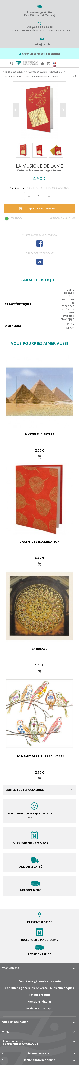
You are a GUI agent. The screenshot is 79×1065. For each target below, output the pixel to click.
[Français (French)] (54, 62)
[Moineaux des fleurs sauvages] (39, 713)
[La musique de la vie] (23, 150)
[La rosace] (39, 606)
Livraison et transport (39, 1008)
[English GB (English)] (54, 66)
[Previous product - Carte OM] (73, 75)
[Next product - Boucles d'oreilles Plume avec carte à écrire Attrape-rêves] (75, 75)
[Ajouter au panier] (39, 457)
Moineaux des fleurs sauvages (39, 756)
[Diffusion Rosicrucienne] (27, 63)
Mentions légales (40, 1001)
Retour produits (40, 994)
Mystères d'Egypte (39, 434)
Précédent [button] (16, 110)
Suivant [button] (63, 110)
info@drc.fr (42, 44)
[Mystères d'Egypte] (39, 391)
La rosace (39, 649)
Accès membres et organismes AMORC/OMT (20, 1042)
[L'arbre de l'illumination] (39, 499)
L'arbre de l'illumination (40, 541)
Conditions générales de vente (39, 981)
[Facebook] (39, 243)
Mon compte (11, 968)
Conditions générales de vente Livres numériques (39, 988)
